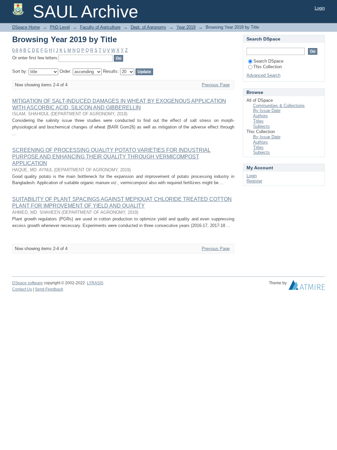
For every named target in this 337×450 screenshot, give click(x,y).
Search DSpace (268, 61)
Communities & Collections (279, 105)
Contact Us (22, 289)
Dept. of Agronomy (148, 27)
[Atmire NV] (307, 286)
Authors (260, 115)
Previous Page (216, 84)
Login (320, 8)
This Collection (267, 66)
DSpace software (27, 283)
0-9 (15, 50)
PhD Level (60, 27)
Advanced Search (263, 75)
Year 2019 (185, 27)
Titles (258, 121)
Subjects (261, 126)
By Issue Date (266, 110)
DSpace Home (26, 27)
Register (254, 181)
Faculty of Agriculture (100, 27)
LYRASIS (95, 283)
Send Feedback (49, 289)
